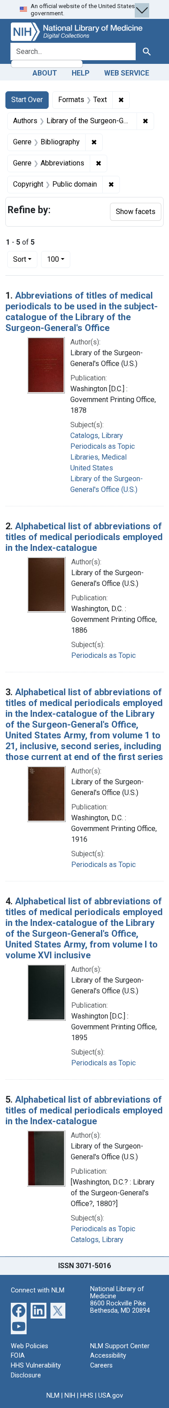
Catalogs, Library (96, 435)
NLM (52, 1395)
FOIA (18, 1355)
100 (58, 259)
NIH (69, 1395)
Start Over (27, 99)
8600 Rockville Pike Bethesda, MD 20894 (120, 1307)
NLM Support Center (120, 1346)
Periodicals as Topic (102, 446)
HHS (86, 1395)
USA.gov (110, 1395)
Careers (101, 1365)
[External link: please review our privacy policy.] (19, 1309)
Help (81, 73)
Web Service (126, 73)
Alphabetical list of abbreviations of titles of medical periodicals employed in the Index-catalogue (84, 537)
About (44, 73)
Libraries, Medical (98, 457)
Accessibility (108, 1355)
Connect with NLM (37, 1290)
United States (91, 468)
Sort (19, 259)
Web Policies (29, 1346)
